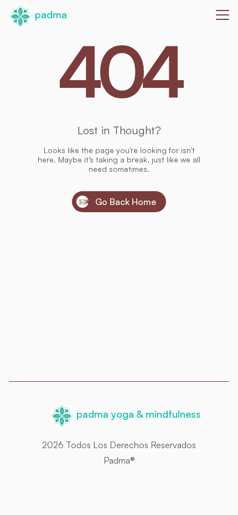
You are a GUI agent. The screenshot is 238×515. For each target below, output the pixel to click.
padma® (119, 460)
